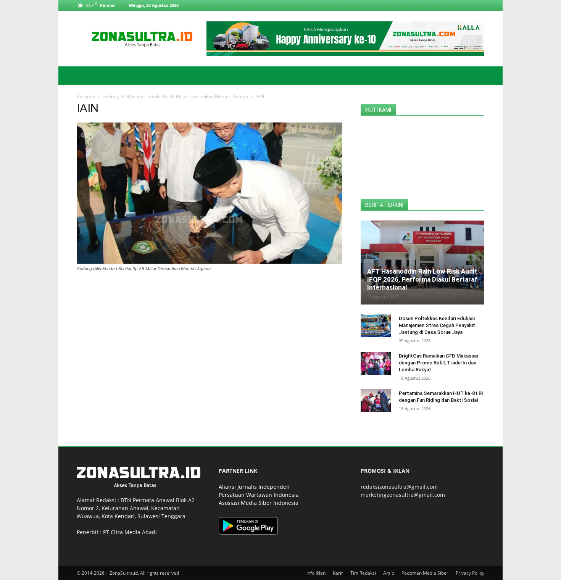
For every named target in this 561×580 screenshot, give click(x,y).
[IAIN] (209, 261)
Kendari (124, 516)
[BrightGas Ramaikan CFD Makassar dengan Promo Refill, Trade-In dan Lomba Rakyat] (376, 363)
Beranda (86, 96)
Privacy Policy (470, 573)
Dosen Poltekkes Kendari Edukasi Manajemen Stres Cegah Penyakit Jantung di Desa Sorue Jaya (437, 325)
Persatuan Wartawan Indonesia (259, 494)
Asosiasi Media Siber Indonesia (258, 502)
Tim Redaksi (363, 573)
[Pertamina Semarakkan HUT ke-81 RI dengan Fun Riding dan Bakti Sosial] (376, 400)
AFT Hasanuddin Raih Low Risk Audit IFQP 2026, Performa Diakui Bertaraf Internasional (422, 279)
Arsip (388, 573)
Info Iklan (316, 573)
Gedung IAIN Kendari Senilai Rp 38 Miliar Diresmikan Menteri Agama (175, 96)
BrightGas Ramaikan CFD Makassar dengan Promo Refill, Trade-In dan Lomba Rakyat (439, 362)
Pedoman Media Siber (424, 573)
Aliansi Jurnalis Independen (254, 486)
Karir (338, 573)
